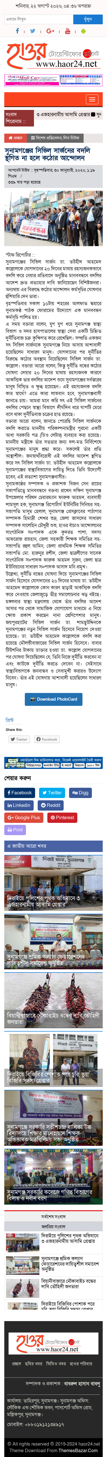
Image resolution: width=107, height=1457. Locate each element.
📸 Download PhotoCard (53, 699)
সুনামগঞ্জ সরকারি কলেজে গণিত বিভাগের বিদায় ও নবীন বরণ (49, 1195)
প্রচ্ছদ (18, 138)
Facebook (21, 793)
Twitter (54, 793)
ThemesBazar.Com (78, 1451)
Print (17, 830)
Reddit (53, 805)
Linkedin (21, 805)
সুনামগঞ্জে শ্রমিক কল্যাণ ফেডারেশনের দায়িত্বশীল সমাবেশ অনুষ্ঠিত (45, 960)
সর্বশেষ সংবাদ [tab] (53, 1217)
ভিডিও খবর (56, 1364)
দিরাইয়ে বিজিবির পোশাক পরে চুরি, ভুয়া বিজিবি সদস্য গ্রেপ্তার (48, 1078)
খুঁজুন (88, 19)
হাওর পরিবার (81, 1364)
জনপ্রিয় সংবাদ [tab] (53, 1227)
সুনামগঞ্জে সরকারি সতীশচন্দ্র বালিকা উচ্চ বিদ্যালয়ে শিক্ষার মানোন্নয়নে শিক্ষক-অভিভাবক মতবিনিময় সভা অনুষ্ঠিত (49, 1134)
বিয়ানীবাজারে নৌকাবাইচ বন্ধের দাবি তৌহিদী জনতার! (53, 1019)
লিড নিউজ (71, 138)
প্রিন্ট (9, 720)
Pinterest (64, 818)
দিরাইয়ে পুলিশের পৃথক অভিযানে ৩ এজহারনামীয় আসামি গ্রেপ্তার (43, 902)
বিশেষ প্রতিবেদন (49, 138)
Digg (83, 793)
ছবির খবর (33, 1364)
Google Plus (27, 818)
